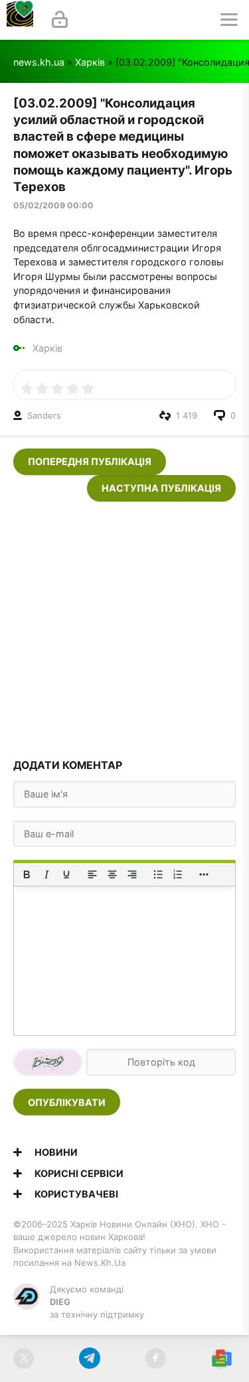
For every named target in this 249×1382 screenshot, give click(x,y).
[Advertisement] (124, 626)
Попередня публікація (89, 461)
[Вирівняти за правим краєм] (132, 874)
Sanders (44, 415)
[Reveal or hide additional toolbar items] (204, 874)
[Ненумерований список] (158, 874)
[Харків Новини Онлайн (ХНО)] (20, 20)
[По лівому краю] (92, 874)
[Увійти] (60, 20)
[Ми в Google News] (221, 1358)
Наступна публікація (161, 488)
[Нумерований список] (178, 874)
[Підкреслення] (66, 874)
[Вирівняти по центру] (112, 874)
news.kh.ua (38, 62)
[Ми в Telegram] (89, 1358)
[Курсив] (46, 874)
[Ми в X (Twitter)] (23, 1358)
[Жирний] (27, 874)
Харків (90, 62)
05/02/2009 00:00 (53, 205)
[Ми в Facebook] (155, 1358)
